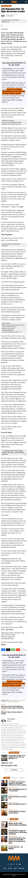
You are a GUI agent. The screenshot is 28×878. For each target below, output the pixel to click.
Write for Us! (21, 868)
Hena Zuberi (10, 15)
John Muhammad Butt (14, 701)
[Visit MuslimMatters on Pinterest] (14, 864)
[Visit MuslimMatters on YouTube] (20, 864)
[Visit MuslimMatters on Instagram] (17, 864)
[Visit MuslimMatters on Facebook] (8, 864)
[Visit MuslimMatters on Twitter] (11, 864)
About (5, 868)
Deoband (4, 701)
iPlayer (19, 332)
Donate (15, 868)
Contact (10, 868)
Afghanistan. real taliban (18, 700)
